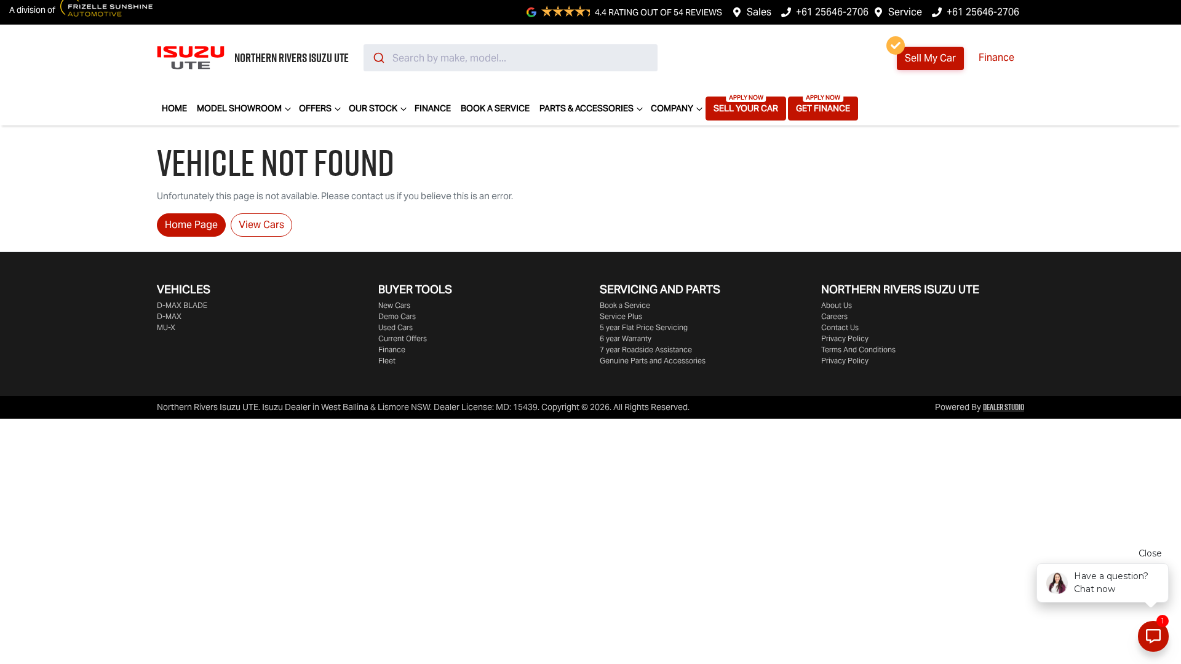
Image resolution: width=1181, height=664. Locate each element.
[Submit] (378, 57)
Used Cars (395, 327)
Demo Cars (397, 316)
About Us (836, 305)
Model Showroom (239, 108)
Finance (996, 57)
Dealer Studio (1003, 407)
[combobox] (511, 57)
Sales (759, 12)
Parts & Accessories (586, 108)
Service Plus (621, 316)
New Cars (394, 305)
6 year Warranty (625, 338)
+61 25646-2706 (832, 12)
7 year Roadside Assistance (646, 349)
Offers (315, 108)
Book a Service (495, 108)
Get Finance (823, 108)
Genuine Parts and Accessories (653, 360)
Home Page (191, 224)
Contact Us (840, 327)
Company (672, 108)
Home (174, 108)
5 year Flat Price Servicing (644, 327)
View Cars (261, 224)
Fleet (387, 360)
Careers (834, 316)
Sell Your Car (746, 108)
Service (905, 12)
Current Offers (402, 338)
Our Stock (373, 108)
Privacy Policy (845, 338)
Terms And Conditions (858, 349)
